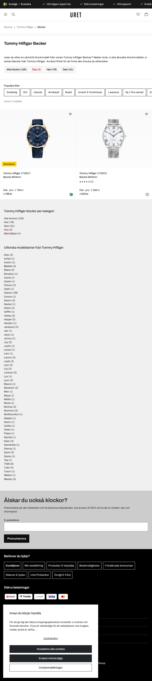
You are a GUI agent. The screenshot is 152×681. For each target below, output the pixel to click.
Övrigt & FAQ (62, 574)
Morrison (9, 410)
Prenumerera (16, 538)
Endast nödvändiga (51, 658)
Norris (7, 422)
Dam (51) (68, 69)
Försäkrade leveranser (119, 565)
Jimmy (7, 338)
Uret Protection (39, 574)
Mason (8, 384)
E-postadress (11, 520)
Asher (7, 258)
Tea (6, 460)
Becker (8, 266)
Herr (6, 222)
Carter (7, 281)
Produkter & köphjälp (61, 565)
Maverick (9, 387)
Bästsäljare (10, 233)
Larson (8, 357)
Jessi (7, 334)
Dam (6, 226)
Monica (8, 406)
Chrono (8, 285)
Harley (7, 315)
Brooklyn (9, 274)
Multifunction (11, 414)
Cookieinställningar (51, 667)
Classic (8, 292)
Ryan (7, 441)
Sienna (8, 448)
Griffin (7, 311)
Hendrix (8, 323)
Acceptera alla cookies (51, 649)
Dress (7, 308)
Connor (8, 296)
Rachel (8, 437)
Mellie (7, 399)
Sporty (7, 456)
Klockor (8, 27)
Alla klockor (10, 218)
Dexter (7, 304)
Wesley (8, 479)
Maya (7, 395)
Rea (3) (36, 69)
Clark (7, 289)
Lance (7, 349)
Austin (7, 262)
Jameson (9, 327)
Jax (6, 330)
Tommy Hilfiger (25, 27)
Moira (7, 403)
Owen (7, 429)
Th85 (7, 464)
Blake (7, 270)
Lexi (6, 365)
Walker (8, 475)
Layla (7, 361)
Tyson (7, 471)
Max (6, 391)
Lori (6, 376)
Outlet (7, 425)
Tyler (7, 467)
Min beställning (34, 565)
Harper (7, 319)
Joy (6, 342)
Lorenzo (8, 372)
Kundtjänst (12, 565)
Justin (7, 346)
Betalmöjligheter (89, 565)
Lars (6, 353)
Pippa (7, 433)
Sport (7, 452)
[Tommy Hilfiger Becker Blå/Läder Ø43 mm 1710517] (38, 138)
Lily (6, 368)
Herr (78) (52, 69)
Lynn (6, 380)
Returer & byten (15, 574)
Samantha (10, 445)
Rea (6, 229)
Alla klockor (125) (17, 69)
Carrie (7, 277)
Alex (6, 255)
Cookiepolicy (51, 638)
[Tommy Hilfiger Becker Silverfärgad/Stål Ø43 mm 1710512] (114, 138)
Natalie (8, 418)
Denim (7, 300)
